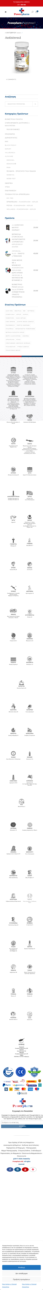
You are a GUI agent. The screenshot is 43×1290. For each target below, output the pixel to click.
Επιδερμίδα (9, 329)
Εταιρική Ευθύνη (24, 1150)
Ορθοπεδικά (10, 339)
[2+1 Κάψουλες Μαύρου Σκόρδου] (8, 227)
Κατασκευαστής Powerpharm (25, 329)
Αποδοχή (21, 1267)
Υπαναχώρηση (31, 1148)
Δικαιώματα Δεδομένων (12, 1145)
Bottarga (31, 311)
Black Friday (10, 145)
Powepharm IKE (18, 1161)
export (8, 149)
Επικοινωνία (21, 1156)
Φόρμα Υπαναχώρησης (9, 1150)
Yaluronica (10, 152)
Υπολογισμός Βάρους (13, 350)
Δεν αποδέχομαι (21, 1273)
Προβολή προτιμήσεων (21, 1279)
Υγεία (7, 187)
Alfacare (9, 156)
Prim (8, 167)
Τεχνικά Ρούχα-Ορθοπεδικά (17, 194)
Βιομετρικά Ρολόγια (14, 119)
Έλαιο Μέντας (10, 321)
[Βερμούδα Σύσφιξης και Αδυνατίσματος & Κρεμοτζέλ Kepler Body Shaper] (8, 241)
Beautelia (18, 311)
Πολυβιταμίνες (13, 129)
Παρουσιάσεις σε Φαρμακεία (10, 1153)
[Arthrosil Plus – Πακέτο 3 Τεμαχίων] (8, 253)
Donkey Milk (10, 314)
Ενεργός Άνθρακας (23, 325)
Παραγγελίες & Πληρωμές (15, 1148)
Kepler (18, 314)
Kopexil (25, 314)
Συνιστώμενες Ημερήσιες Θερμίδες (18, 343)
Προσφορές (10, 134)
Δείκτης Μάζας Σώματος (25, 321)
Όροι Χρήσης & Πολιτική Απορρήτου (9, 1285)
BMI (24, 311)
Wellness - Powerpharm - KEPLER (21, 209)
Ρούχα (18, 339)
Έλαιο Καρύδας (21, 318)
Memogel (10, 160)
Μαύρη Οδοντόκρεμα (13, 336)
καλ (6, 141)
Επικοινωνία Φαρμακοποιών (32, 1153)
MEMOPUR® (11, 164)
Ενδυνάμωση (10, 190)
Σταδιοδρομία (36, 1150)
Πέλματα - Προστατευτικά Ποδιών (21, 171)
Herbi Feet (11, 178)
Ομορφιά (9, 183)
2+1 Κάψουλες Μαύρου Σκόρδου (18, 227)
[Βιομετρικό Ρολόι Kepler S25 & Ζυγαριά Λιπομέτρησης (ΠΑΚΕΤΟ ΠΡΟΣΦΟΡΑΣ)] (8, 291)
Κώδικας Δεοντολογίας (30, 1145)
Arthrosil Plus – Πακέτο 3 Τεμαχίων (18, 253)
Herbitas (10, 175)
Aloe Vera (9, 311)
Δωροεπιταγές (11, 138)
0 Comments (11, 79)
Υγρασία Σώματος (23, 346)
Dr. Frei (10, 198)
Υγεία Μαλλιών (10, 346)
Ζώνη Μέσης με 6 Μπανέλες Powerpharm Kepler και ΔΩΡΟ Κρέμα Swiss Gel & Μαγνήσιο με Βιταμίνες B (17, 270)
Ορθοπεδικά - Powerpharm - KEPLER (22, 202)
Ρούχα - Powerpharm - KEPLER (20, 205)
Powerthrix (10, 318)
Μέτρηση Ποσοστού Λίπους (15, 332)
